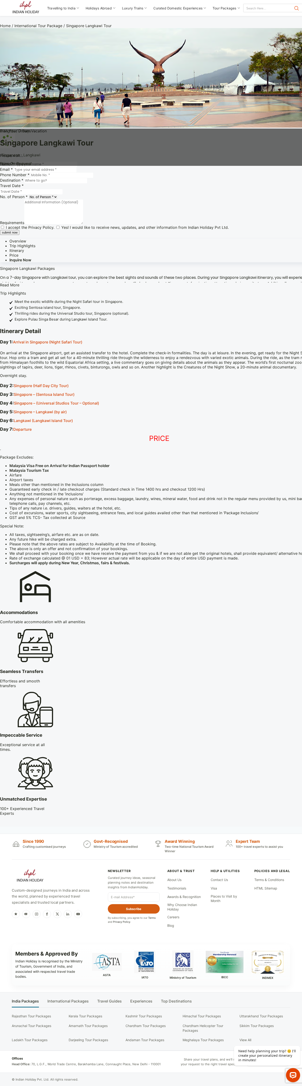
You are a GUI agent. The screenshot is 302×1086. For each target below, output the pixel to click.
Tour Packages (224, 8)
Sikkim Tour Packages (256, 1026)
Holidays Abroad (99, 8)
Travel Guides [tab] (109, 1001)
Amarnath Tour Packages (88, 1026)
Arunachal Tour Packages (31, 1026)
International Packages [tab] (68, 1001)
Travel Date (12, 185)
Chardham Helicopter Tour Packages (203, 1028)
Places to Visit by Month (224, 898)
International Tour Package (38, 25)
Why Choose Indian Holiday (182, 907)
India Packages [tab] (25, 1001)
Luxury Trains (132, 8)
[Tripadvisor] (26, 914)
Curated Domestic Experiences (177, 8)
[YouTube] (78, 914)
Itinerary (16, 250)
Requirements (12, 222)
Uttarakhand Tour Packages (261, 1016)
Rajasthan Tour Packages (31, 1016)
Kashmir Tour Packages (144, 1016)
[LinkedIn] (68, 914)
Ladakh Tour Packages (29, 1040)
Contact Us (219, 880)
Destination (11, 180)
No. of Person (14, 196)
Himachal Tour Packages (202, 1016)
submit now (9, 232)
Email (6, 169)
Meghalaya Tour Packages (203, 1040)
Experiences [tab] (141, 1001)
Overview (17, 241)
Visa (214, 888)
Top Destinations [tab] (176, 1001)
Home (5, 25)
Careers (173, 917)
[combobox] (264, 8)
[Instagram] (37, 914)
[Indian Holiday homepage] (30, 876)
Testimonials (176, 888)
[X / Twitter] (57, 914)
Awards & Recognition (184, 897)
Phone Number (14, 174)
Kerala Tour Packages (85, 1016)
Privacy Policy (40, 227)
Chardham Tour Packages (146, 1026)
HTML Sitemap (265, 888)
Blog (170, 925)
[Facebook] (47, 914)
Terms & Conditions (269, 880)
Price (13, 255)
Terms (152, 917)
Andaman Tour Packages (145, 1040)
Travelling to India (61, 8)
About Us (174, 880)
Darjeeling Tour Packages (88, 1040)
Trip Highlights (22, 245)
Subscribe (133, 909)
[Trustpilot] (16, 914)
